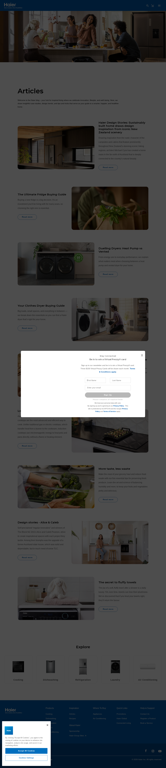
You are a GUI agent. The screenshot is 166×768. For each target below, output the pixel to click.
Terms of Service (109, 411)
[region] (26, 743)
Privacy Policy (118, 406)
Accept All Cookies (26, 751)
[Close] (47, 725)
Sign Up (108, 395)
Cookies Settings (26, 758)
